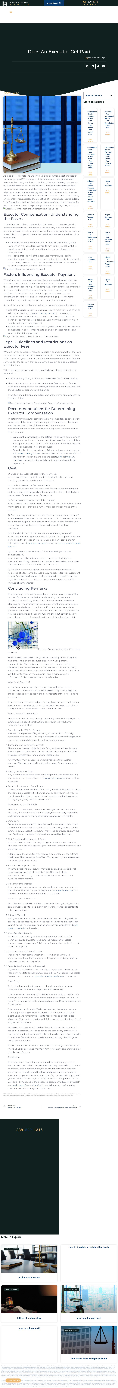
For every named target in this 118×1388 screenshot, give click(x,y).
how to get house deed (89, 1318)
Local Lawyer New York (72, 1380)
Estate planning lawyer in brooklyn (92, 1381)
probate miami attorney (75, 1370)
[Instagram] (95, 5)
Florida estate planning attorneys (101, 1375)
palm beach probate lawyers (27, 1374)
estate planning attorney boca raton (55, 1371)
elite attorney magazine (28, 1370)
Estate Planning (19, 2)
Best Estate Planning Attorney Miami (70, 1367)
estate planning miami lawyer (39, 1370)
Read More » (90, 140)
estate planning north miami (88, 1375)
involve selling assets (54, 778)
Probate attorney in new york (90, 1384)
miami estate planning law (20, 1376)
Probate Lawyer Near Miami (93, 1365)
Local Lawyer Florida (44, 1368)
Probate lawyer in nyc (32, 1386)
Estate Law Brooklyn (56, 1380)
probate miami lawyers (85, 1370)
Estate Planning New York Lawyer (8, 1365)
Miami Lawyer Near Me (43, 1365)
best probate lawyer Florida (22, 1375)
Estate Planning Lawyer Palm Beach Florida (106, 1367)
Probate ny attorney (53, 1386)
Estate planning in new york (56, 1381)
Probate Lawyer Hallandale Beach (81, 1365)
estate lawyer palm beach (47, 1375)
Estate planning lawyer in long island (106, 1381)
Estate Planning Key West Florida (75, 1368)
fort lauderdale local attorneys (8, 1376)
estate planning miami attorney (64, 1370)
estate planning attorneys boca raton (70, 1371)
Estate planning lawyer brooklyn (77, 1381)
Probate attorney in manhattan (78, 1384)
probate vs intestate (29, 1277)
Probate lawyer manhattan (43, 1386)
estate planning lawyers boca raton (40, 1371)
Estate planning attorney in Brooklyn (64, 1386)
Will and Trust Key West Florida (89, 1368)
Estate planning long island (82, 1383)
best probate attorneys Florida (10, 1375)
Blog (86, 58)
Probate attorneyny (36, 1384)
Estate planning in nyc (66, 1381)
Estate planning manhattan (93, 1383)
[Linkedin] (93, 5)
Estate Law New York (28, 1380)
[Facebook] (85, 5)
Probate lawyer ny (44, 1384)
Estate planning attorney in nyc (106, 1380)
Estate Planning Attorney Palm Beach (8, 1368)
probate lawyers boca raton (50, 1374)
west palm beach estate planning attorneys (39, 1372)
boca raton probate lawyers (103, 1372)
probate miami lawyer (53, 1376)
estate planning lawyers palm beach (25, 1371)
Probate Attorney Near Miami (19, 1367)
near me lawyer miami (95, 1370)
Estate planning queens (104, 1383)
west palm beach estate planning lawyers (73, 1372)
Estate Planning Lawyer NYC (33, 1365)
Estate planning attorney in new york (92, 1380)
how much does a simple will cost (89, 1358)
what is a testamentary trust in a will (92, 237)
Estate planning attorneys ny (33, 1381)
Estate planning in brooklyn (45, 1381)
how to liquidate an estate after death (89, 1247)
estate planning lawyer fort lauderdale (61, 1375)
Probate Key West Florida (64, 1368)
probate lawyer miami (104, 1370)
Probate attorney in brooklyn (53, 1384)
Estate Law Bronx (63, 1380)
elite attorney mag (20, 1370)
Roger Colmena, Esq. (108, 217)
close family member (63, 890)
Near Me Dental (64, 1365)
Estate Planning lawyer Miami (33, 1368)
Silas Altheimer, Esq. (91, 259)
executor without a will (90, 217)
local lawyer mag (104, 1368)
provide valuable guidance (49, 976)
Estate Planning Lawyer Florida (54, 1365)
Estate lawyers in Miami (93, 1376)
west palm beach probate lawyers (15, 1374)
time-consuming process (27, 453)
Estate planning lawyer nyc (60, 1383)
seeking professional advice (27, 1085)
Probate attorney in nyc (101, 1384)
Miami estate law (84, 1376)
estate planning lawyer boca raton (11, 1371)
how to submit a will (29, 1328)
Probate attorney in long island (66, 1384)
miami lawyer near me (43, 1376)
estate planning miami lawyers (51, 1370)
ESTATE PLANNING (11, 93)
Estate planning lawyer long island (47, 1383)
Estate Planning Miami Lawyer (21, 1365)
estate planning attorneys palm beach (85, 1371)
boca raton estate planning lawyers (90, 1372)
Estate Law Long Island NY (38, 1380)
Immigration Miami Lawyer (21, 1368)
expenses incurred (37, 543)
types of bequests (108, 183)
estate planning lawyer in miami (75, 1375)
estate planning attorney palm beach (100, 1371)
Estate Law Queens (47, 1380)
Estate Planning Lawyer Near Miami (107, 1365)
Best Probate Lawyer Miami (42, 1367)
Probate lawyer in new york (22, 1386)
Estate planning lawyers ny (71, 1383)
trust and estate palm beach (75, 1376)
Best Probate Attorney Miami (31, 1367)
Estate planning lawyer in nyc (34, 1383)
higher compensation (42, 313)
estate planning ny (80, 1380)
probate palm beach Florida (63, 1376)
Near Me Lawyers (70, 1365)
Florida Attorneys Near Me (53, 1368)
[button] (11, 12)
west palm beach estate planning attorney (56, 1372)
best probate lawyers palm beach (35, 1375)
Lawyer (21, 4)
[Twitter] (88, 5)
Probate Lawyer (71, 1374)
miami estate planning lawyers (32, 1376)
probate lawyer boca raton (62, 1374)
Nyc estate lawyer (28, 1384)
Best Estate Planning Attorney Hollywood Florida (87, 1367)
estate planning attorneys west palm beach (21, 1372)
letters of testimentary (29, 1318)
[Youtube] (90, 5)
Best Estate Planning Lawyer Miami (56, 1367)
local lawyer (98, 1368)
